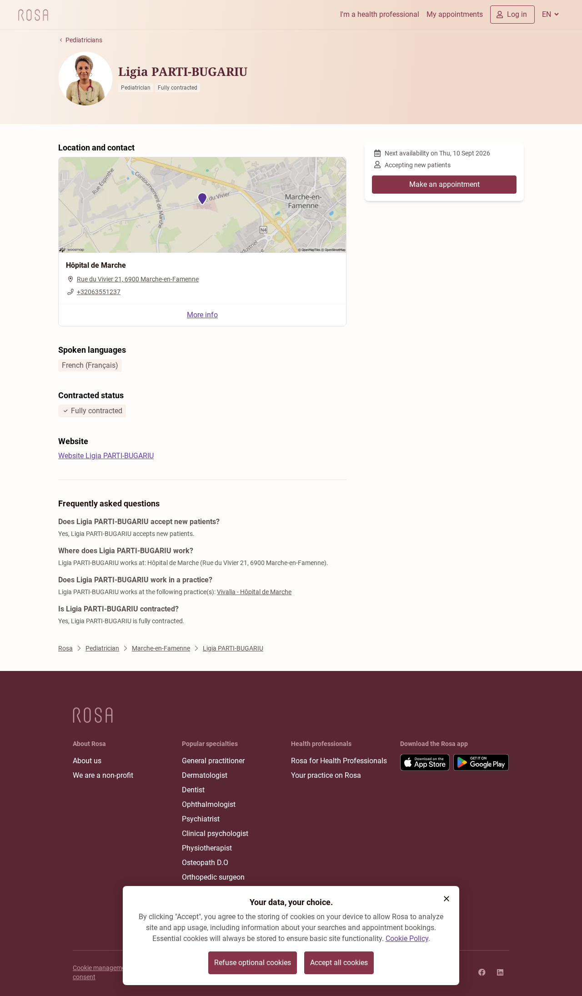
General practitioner (213, 760)
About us (87, 760)
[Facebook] (482, 972)
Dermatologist (204, 775)
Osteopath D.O (205, 862)
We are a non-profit (103, 775)
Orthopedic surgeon (213, 877)
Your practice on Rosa (326, 775)
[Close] (446, 898)
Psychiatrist (201, 819)
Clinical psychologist (215, 833)
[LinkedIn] (500, 972)
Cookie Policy (407, 938)
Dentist (193, 790)
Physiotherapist (207, 848)
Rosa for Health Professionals (339, 760)
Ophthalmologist (209, 804)
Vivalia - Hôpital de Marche (254, 592)
